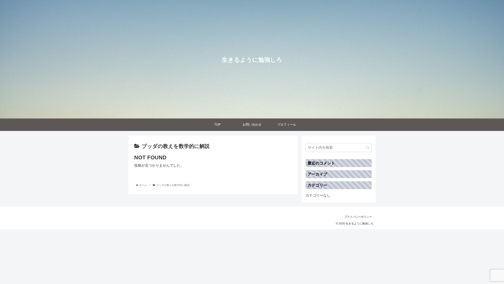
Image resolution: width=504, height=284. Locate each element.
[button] (367, 147)
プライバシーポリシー (358, 216)
